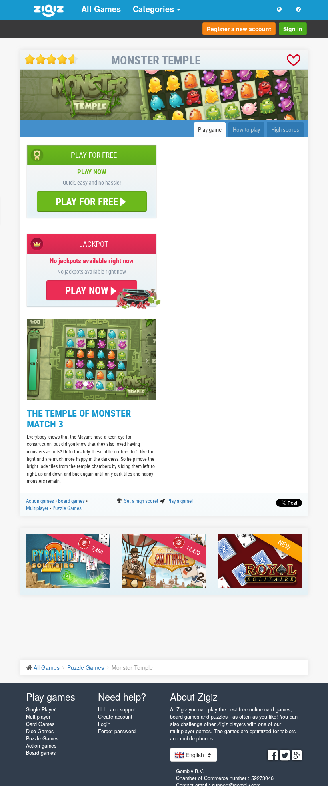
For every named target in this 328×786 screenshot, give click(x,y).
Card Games (40, 724)
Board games (72, 500)
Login (104, 724)
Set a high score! (141, 500)
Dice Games (40, 731)
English (195, 755)
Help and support (117, 709)
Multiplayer (38, 508)
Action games (40, 500)
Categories (154, 8)
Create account (115, 716)
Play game (210, 129)
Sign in (292, 29)
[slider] (51, 59)
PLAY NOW (88, 290)
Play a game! (180, 500)
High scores (285, 129)
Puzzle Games (67, 508)
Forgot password (117, 731)
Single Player (41, 709)
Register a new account (239, 29)
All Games (101, 8)
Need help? (122, 696)
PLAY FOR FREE (87, 201)
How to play (246, 129)
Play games (50, 696)
